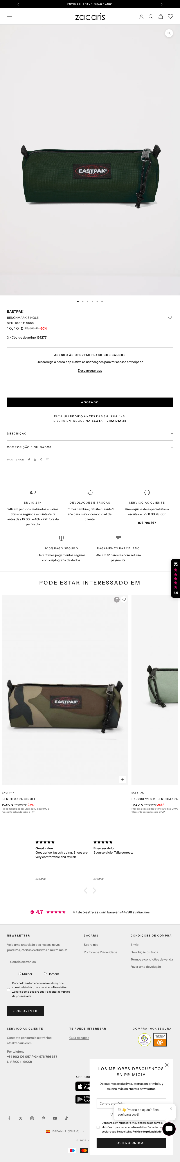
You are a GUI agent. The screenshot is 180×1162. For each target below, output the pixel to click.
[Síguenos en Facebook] (9, 1118)
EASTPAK (15, 311)
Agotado (90, 402)
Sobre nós (91, 945)
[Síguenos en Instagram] (32, 1118)
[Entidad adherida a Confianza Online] (152, 1039)
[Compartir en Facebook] (29, 460)
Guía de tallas (79, 1038)
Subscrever (25, 1011)
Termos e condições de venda (152, 959)
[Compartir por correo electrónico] (47, 460)
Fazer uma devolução (146, 967)
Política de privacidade (147, 1131)
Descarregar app (90, 370)
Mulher (27, 974)
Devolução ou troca (144, 952)
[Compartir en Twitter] (35, 460)
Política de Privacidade (100, 952)
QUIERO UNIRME (131, 1143)
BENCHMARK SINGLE (19, 799)
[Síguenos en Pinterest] (43, 1118)
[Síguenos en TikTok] (66, 1118)
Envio (135, 945)
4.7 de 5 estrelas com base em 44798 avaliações (111, 912)
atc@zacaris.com (19, 1043)
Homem (53, 974)
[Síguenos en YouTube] (55, 1118)
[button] (87, 890)
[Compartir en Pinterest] (41, 460)
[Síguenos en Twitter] (20, 1118)
